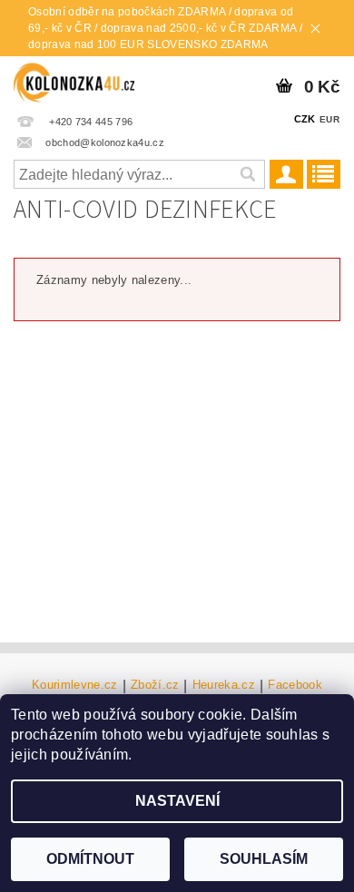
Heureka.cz (223, 685)
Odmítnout (90, 859)
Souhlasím (264, 859)
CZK (305, 118)
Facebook (295, 685)
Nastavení (177, 801)
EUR (329, 119)
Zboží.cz (155, 685)
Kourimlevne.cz (74, 685)
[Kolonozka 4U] (88, 79)
